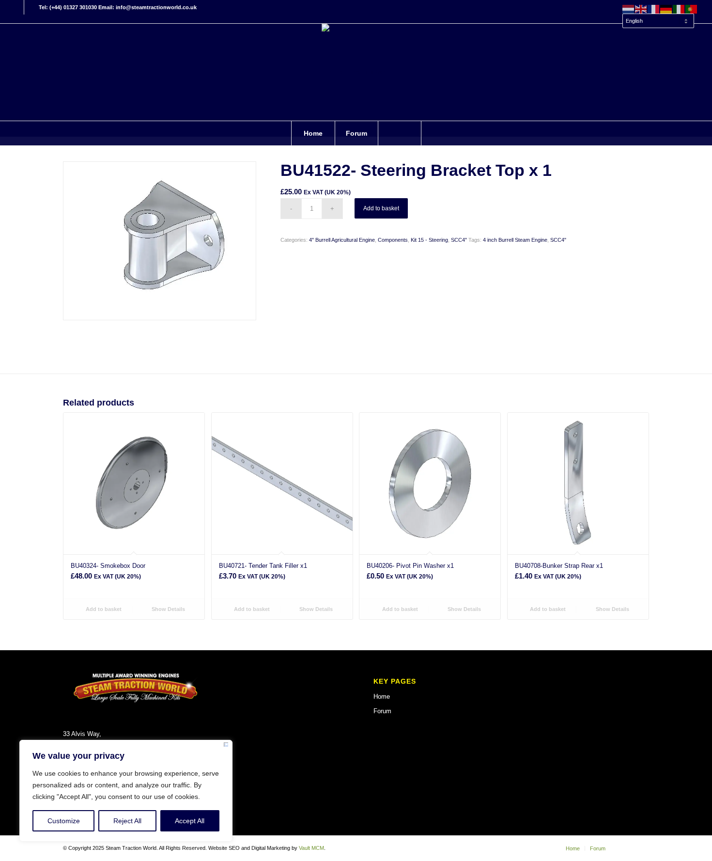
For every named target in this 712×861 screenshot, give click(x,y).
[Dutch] (628, 8)
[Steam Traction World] (356, 72)
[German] (666, 8)
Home (381, 696)
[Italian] (679, 8)
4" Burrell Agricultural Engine (342, 240)
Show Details (167, 609)
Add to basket (381, 208)
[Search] (399, 133)
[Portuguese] (691, 8)
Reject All (127, 821)
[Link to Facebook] (17, 7)
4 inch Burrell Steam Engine (515, 240)
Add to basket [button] (103, 609)
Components (393, 240)
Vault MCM (311, 848)
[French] (654, 8)
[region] (125, 791)
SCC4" (459, 240)
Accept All (189, 821)
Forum (382, 711)
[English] (641, 8)
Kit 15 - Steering (429, 240)
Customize (63, 821)
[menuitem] (658, 16)
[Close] (226, 746)
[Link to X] (31, 7)
